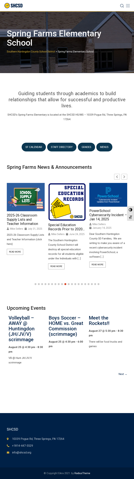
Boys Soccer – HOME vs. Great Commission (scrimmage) (66, 326)
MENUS (104, 147)
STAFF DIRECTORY (62, 147)
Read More (15, 252)
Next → (123, 374)
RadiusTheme (82, 473)
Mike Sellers (16, 228)
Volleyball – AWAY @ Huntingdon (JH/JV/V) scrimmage (22, 328)
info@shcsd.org (21, 452)
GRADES (86, 147)
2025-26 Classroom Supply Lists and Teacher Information (22, 219)
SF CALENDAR (33, 147)
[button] (124, 177)
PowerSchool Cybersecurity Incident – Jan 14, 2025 (108, 215)
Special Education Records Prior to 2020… (66, 227)
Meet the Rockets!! (99, 320)
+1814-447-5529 (22, 445)
